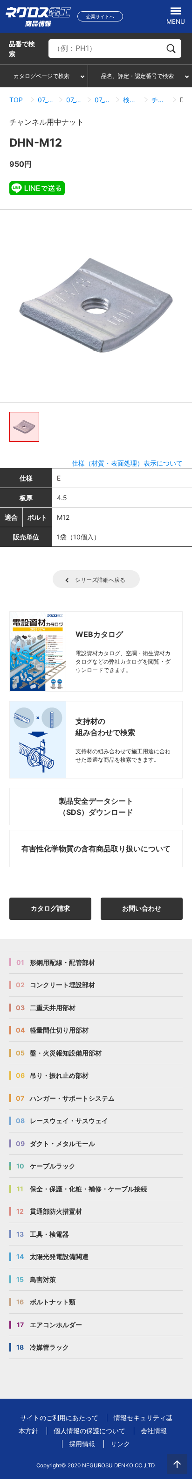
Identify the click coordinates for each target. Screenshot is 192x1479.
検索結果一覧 (131, 100)
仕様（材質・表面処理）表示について (127, 463)
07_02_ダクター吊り (74, 100)
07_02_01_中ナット (103, 100)
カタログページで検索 (41, 75)
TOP (16, 100)
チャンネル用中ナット (160, 100)
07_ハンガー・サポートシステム (46, 100)
